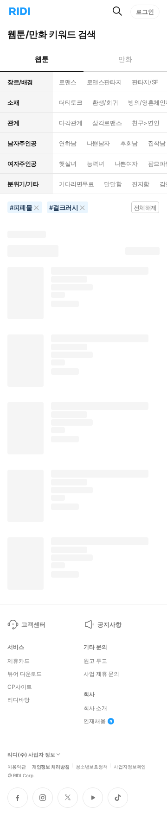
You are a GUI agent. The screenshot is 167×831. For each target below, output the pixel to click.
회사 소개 (95, 708)
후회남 (129, 143)
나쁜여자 (126, 163)
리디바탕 (18, 700)
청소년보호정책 (92, 766)
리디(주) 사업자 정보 (31, 755)
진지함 (140, 184)
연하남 (68, 143)
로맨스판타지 (104, 82)
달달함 (113, 184)
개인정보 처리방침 (51, 766)
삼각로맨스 (107, 122)
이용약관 (16, 766)
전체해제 (145, 207)
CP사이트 (19, 687)
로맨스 (68, 82)
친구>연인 (145, 122)
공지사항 (109, 624)
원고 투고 (95, 661)
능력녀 (95, 163)
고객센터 (33, 624)
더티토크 (70, 102)
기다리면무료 (76, 184)
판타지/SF (145, 82)
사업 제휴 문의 (101, 674)
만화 (125, 59)
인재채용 (95, 721)
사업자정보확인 (130, 766)
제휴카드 (18, 661)
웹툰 (41, 59)
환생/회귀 (105, 102)
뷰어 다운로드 (24, 674)
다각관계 (70, 122)
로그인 (145, 11)
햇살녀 (68, 163)
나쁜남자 (98, 143)
